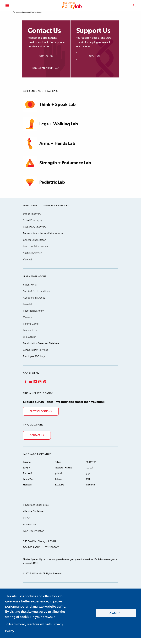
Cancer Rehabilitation (34, 240)
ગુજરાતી (59, 473)
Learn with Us (30, 330)
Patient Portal (30, 284)
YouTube (30, 382)
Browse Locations (41, 411)
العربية (89, 468)
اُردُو (88, 473)
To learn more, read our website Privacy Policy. (34, 628)
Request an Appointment (46, 68)
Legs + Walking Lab (58, 124)
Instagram (39, 382)
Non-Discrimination (33, 531)
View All (27, 259)
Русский (27, 473)
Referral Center (31, 323)
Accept (116, 613)
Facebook (25, 382)
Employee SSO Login (34, 356)
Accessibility (29, 524)
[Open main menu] (6, 5)
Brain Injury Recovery (34, 227)
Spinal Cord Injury (32, 220)
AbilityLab (72, 5)
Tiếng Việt (28, 479)
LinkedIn (35, 382)
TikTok (44, 382)
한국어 (26, 468)
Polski (58, 462)
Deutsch (90, 485)
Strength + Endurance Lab (65, 163)
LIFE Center (29, 336)
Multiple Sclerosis (32, 253)
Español (27, 462)
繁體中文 (91, 462)
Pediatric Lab (52, 182)
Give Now (94, 56)
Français (27, 485)
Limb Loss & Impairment (35, 246)
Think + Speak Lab (57, 105)
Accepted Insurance (34, 297)
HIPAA (26, 518)
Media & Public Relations (36, 291)
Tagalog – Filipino (63, 468)
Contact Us (46, 56)
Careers (27, 317)
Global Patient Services (35, 350)
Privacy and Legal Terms (35, 504)
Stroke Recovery (32, 213)
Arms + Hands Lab (57, 143)
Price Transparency (33, 310)
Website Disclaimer (33, 511)
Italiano (58, 479)
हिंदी (88, 479)
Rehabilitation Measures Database (41, 343)
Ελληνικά (59, 485)
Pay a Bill (27, 304)
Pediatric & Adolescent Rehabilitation (43, 233)
